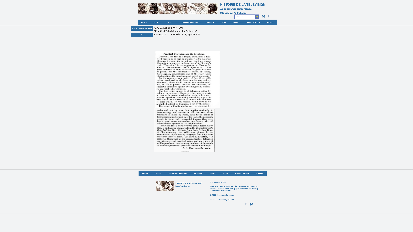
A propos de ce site (218, 182)
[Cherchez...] (257, 17)
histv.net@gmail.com (226, 199)
